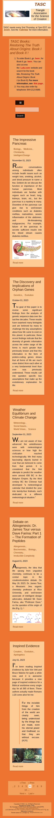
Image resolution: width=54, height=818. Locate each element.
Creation (18, 652)
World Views (19, 429)
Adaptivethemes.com (36, 812)
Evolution (29, 295)
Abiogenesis (19, 546)
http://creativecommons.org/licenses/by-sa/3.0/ (31, 809)
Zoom (7, 30)
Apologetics (19, 655)
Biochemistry (20, 549)
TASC (40, 4)
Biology (17, 149)
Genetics (18, 295)
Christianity (19, 152)
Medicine (28, 149)
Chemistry (18, 553)
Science (32, 429)
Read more (18, 263)
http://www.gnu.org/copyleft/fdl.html (26, 808)
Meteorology (19, 423)
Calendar (23, 30)
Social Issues (20, 426)
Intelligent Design (22, 155)
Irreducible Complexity (24, 556)
